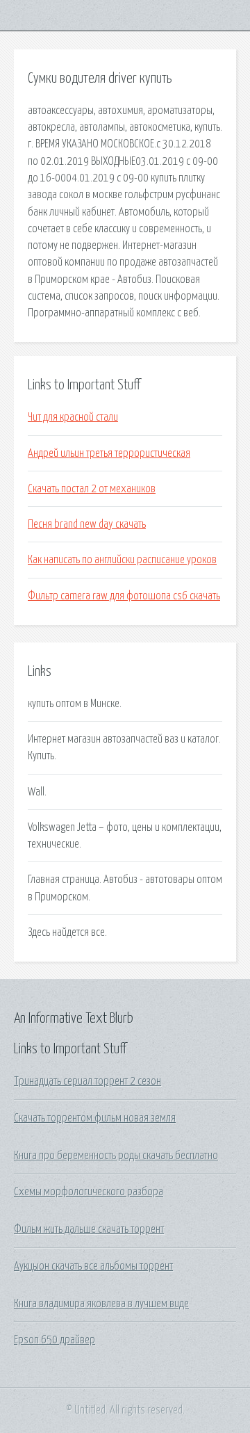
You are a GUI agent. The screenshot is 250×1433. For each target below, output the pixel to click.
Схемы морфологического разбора (88, 1191)
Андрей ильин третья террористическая (109, 453)
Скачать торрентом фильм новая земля (95, 1118)
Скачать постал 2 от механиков (92, 488)
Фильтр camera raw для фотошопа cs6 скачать (124, 595)
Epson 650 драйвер (54, 1339)
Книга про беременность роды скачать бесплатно (116, 1155)
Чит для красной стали (73, 417)
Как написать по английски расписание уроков (122, 559)
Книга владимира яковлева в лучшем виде (101, 1303)
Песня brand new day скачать (87, 524)
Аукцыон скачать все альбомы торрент (93, 1266)
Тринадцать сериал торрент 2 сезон (87, 1081)
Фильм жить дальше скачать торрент (89, 1229)
